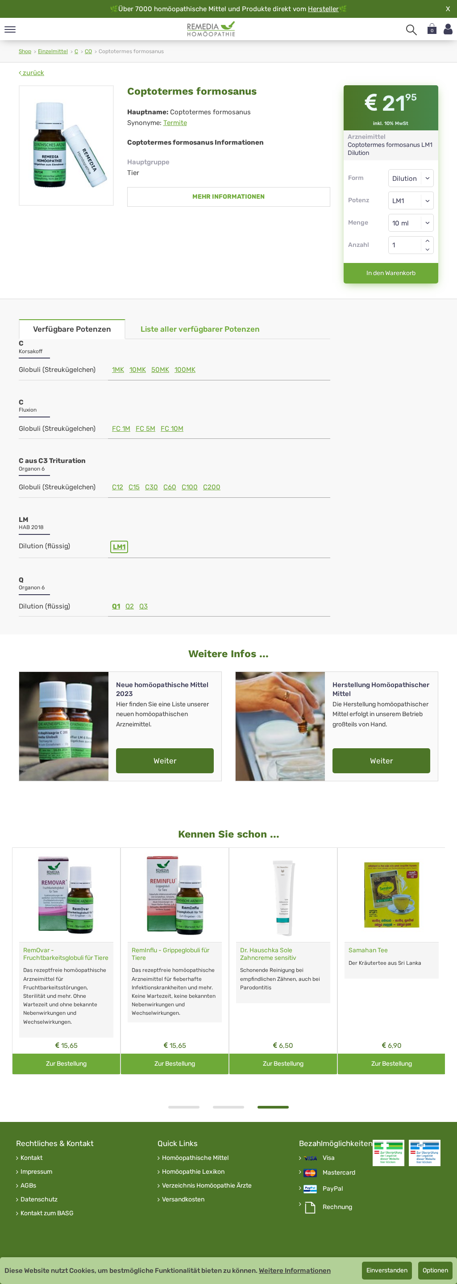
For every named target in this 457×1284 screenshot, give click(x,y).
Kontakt (31, 1158)
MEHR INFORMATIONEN (228, 196)
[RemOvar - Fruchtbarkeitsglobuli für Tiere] (66, 895)
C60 (169, 487)
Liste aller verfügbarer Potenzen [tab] (200, 329)
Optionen (435, 1270)
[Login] (448, 29)
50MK (160, 370)
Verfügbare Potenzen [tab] (72, 329)
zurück (32, 73)
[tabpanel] (283, 961)
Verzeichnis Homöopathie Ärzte (207, 1186)
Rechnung (337, 1207)
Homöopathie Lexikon (193, 1172)
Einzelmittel (53, 51)
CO (88, 51)
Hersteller (323, 9)
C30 (151, 487)
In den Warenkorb (390, 273)
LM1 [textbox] (398, 201)
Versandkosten (183, 1199)
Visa (329, 1158)
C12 (117, 487)
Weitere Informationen (295, 1271)
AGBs (28, 1186)
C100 (190, 487)
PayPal (333, 1189)
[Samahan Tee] (392, 895)
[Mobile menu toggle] (10, 30)
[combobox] (411, 200)
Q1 (116, 606)
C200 (211, 487)
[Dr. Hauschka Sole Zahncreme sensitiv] (283, 895)
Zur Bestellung (66, 1063)
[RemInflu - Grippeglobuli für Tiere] (175, 895)
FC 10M (172, 429)
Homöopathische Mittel (195, 1158)
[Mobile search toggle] (411, 30)
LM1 (119, 547)
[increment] (427, 240)
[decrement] (427, 249)
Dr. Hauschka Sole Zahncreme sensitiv (268, 954)
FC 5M (145, 429)
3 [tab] (273, 1107)
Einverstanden (386, 1270)
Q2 (129, 606)
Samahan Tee (368, 950)
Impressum (36, 1172)
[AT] (211, 29)
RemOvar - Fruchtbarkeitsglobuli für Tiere (65, 954)
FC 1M (121, 429)
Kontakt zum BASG (47, 1213)
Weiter (165, 760)
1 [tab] (183, 1107)
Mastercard (339, 1173)
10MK (137, 370)
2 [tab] (228, 1107)
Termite (175, 123)
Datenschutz (39, 1199)
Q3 (143, 606)
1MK (118, 370)
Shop (25, 51)
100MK (184, 370)
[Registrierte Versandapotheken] (388, 1153)
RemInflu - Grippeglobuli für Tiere (170, 954)
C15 (134, 487)
